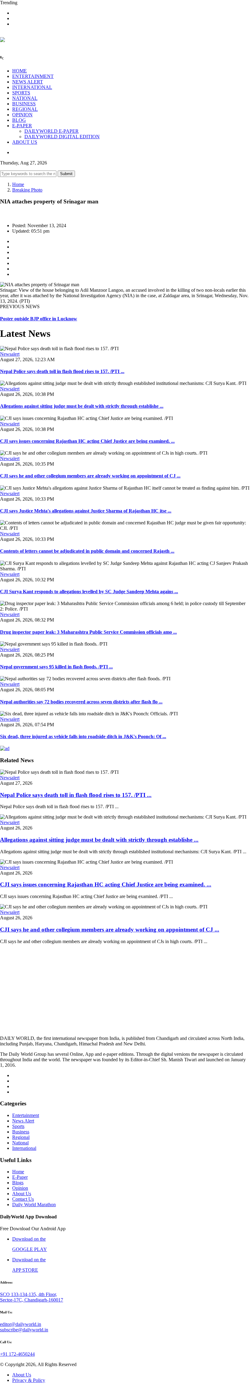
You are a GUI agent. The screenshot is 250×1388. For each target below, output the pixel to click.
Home (18, 184)
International (24, 1148)
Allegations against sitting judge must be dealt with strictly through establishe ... (81, 406)
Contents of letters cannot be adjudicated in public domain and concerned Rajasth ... (87, 551)
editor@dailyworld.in (20, 1324)
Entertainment (25, 1115)
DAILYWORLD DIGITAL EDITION (62, 136)
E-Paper (20, 1177)
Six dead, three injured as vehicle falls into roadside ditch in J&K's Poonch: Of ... (83, 736)
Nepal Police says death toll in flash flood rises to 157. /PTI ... (62, 371)
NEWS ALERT (27, 81)
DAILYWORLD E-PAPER (51, 131)
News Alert (23, 1120)
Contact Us (23, 1199)
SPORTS (21, 92)
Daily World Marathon (34, 1204)
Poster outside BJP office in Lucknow (38, 318)
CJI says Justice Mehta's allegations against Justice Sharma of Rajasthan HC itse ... (85, 510)
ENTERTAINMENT (33, 76)
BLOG (19, 120)
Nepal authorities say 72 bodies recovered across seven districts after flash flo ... (81, 701)
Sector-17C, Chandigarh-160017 (31, 1299)
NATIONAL (25, 98)
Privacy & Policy (28, 1380)
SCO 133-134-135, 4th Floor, (28, 1294)
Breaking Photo (27, 189)
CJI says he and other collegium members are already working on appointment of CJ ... (90, 475)
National (20, 1142)
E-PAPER (22, 125)
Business (20, 1131)
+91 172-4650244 (17, 1354)
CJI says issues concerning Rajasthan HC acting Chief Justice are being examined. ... (87, 441)
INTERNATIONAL (32, 87)
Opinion (20, 1188)
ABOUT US (24, 142)
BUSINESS (24, 103)
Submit (66, 173)
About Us (21, 1193)
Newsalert (10, 354)
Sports (18, 1126)
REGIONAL (25, 109)
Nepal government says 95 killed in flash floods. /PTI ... (56, 666)
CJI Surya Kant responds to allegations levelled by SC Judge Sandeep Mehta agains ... (89, 591)
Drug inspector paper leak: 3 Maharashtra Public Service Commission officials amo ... (88, 632)
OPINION (22, 114)
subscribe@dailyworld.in (24, 1329)
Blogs (17, 1182)
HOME (19, 70)
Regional (21, 1137)
